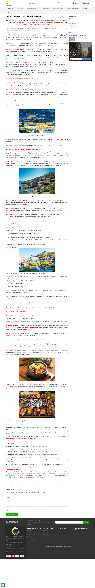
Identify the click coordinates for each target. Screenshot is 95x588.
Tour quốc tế (46, 8)
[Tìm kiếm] (58, 3)
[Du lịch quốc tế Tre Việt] (8, 3)
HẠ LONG (78, 38)
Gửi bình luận (12, 514)
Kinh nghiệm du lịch (73, 8)
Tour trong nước (32, 8)
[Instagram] (16, 522)
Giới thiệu (20, 8)
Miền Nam (45, 534)
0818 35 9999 (15, 544)
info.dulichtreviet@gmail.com (17, 542)
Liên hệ (85, 8)
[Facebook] (7, 522)
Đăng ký (86, 522)
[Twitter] (10, 522)
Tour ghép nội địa (58, 8)
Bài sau (64, 485)
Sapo (70, 546)
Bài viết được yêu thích (78, 35)
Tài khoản (77, 3)
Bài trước (58, 485)
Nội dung (8, 495)
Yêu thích (86, 3)
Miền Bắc (45, 530)
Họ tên (8, 508)
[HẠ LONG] (72, 39)
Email (39, 508)
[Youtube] (13, 522)
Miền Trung (46, 532)
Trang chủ (11, 8)
